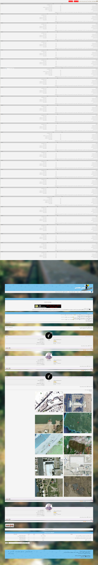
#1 (5, 336)
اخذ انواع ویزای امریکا (89, 316)
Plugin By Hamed (8, 322)
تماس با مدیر (12, 551)
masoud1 (84, 501)
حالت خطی (7, 327)
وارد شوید (75, 1)
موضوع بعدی (47, 529)
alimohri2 (87, 315)
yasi (85, 370)
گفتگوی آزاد (71, 315)
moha (21, 540)
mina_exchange (43, 535)
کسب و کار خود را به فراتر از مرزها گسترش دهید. (83, 535)
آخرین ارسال (23, 536)
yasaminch (87, 317)
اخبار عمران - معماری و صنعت (19, 551)
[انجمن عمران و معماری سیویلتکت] (84, 290)
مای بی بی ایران (77, 555)
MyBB (85, 555)
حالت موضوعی (11, 327)
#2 (5, 356)
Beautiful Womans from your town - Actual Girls (85, 321)
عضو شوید (70, 1)
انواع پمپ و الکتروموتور (89, 318)
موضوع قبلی (51, 529)
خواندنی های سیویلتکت (28, 551)
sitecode (21, 538)
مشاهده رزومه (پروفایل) (40, 342)
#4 (5, 507)
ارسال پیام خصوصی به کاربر (57, 339)
